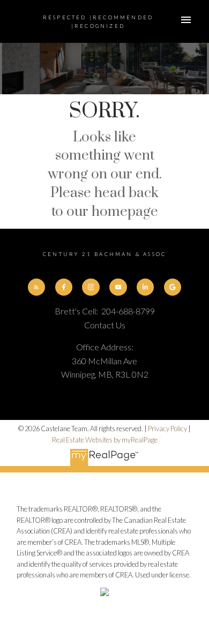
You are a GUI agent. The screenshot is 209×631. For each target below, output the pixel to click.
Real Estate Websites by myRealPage (105, 439)
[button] (36, 287)
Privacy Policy (167, 428)
